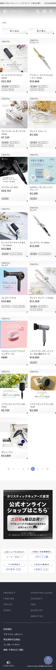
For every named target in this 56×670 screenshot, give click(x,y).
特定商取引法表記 (11, 639)
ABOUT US (37, 616)
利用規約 (7, 629)
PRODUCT (9, 593)
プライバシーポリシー (13, 634)
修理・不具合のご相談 (13, 650)
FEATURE (8, 598)
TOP (4, 23)
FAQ (33, 604)
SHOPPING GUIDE (42, 593)
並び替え (41, 31)
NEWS (7, 610)
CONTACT (36, 598)
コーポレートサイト (11, 645)
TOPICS (7, 604)
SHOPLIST (37, 610)
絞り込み (14, 31)
